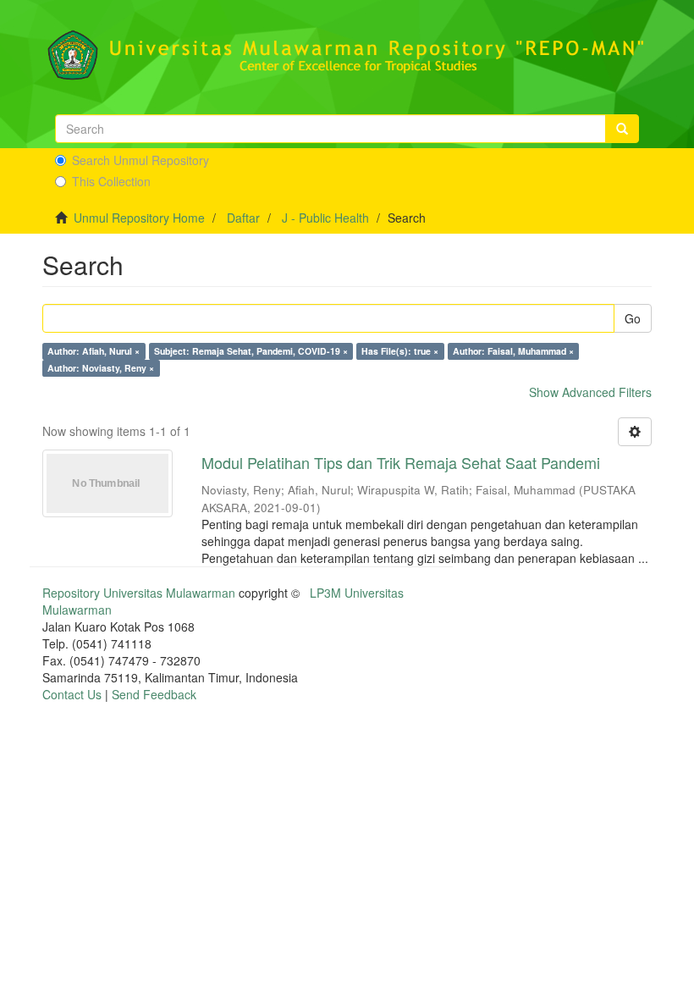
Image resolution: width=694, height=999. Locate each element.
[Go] (622, 128)
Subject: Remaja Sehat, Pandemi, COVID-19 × (251, 351)
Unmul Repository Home (139, 217)
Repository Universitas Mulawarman (138, 592)
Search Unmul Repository (140, 160)
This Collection (111, 181)
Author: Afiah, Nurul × (93, 351)
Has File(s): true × (399, 351)
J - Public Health (325, 217)
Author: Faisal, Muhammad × (513, 351)
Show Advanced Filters (590, 392)
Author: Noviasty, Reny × (100, 368)
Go (633, 318)
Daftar (243, 217)
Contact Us (72, 694)
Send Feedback (154, 694)
